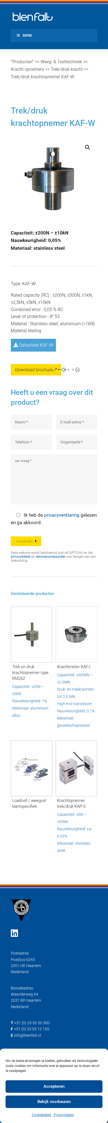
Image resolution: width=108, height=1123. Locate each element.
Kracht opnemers (27, 69)
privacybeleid (20, 557)
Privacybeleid (64, 1115)
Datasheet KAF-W (35, 345)
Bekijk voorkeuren (54, 1101)
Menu (27, 35)
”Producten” (22, 61)
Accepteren (54, 1086)
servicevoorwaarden (51, 557)
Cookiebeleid (41, 1115)
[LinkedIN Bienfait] (14, 933)
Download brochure (34, 369)
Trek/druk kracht (67, 69)
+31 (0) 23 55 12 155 (31, 1029)
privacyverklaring (61, 515)
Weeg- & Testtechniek (61, 61)
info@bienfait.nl (27, 1035)
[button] (87, 147)
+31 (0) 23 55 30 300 (32, 1023)
